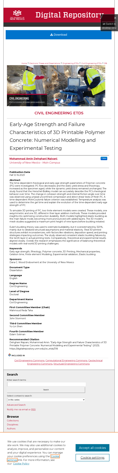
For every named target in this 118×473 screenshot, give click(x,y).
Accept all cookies (92, 448)
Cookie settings (92, 457)
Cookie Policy (21, 463)
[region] (59, 452)
